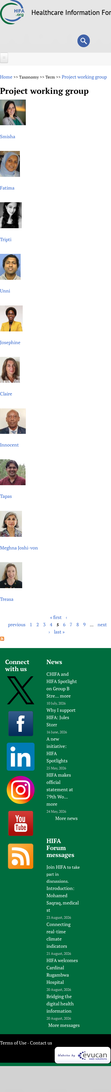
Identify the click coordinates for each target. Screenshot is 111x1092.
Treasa (6, 599)
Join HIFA (56, 867)
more (65, 696)
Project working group (84, 77)
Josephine (10, 342)
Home (6, 77)
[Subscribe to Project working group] (2, 639)
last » (59, 632)
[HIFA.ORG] (12, 22)
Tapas (6, 496)
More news (66, 818)
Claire (6, 394)
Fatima (7, 188)
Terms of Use (13, 1043)
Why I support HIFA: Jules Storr (61, 717)
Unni (5, 291)
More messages (64, 1025)
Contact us (41, 1043)
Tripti (5, 239)
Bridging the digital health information (60, 1003)
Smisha (7, 136)
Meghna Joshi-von (19, 548)
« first (56, 617)
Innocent (9, 445)
